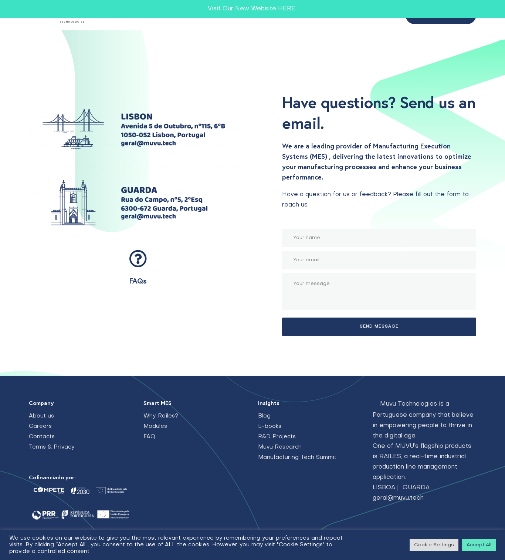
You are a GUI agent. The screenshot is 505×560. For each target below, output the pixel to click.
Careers (40, 426)
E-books (269, 426)
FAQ (149, 436)
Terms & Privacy (52, 447)
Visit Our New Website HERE (252, 9)
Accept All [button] (479, 545)
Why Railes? (160, 416)
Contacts (42, 436)
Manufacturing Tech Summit (297, 457)
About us (41, 416)
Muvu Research (280, 447)
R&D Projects (277, 436)
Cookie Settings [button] (434, 545)
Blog (264, 416)
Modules (155, 426)
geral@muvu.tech (398, 498)
